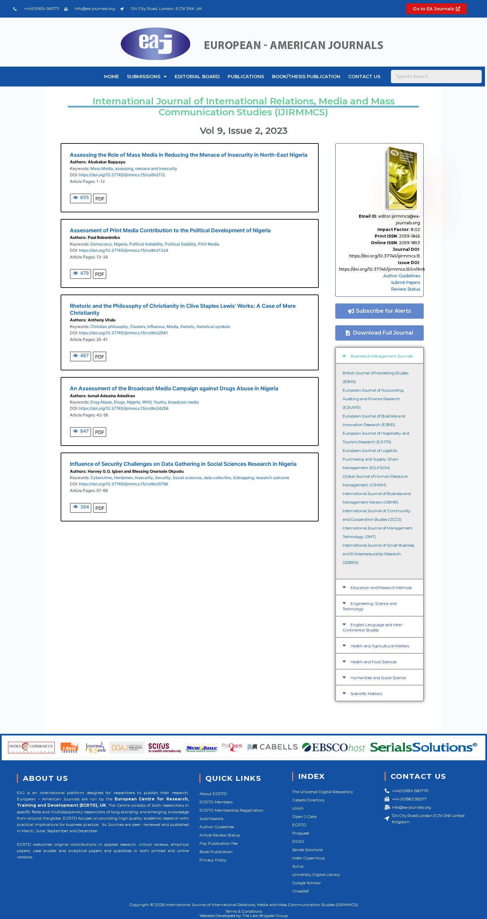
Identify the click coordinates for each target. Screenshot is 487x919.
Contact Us (364, 77)
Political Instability (146, 244)
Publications (246, 77)
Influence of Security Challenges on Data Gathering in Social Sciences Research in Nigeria (183, 463)
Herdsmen (123, 477)
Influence (156, 326)
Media (172, 326)
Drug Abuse (101, 402)
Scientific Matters (366, 693)
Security (163, 477)
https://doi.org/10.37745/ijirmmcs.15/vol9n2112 (122, 174)
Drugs (119, 402)
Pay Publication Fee (218, 843)
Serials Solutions (307, 849)
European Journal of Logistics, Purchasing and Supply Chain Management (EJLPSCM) (371, 459)
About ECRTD (213, 793)
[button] (379, 355)
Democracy (101, 244)
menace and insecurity (156, 168)
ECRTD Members (216, 801)
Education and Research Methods (381, 587)
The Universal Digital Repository (322, 791)
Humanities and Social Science (378, 677)
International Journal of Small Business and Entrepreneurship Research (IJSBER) (378, 554)
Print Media (208, 244)
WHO (146, 402)
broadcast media (183, 402)
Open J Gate (304, 816)
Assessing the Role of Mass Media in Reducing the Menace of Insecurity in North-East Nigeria (188, 154)
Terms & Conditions (243, 911)
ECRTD (299, 824)
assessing (124, 168)
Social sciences (187, 477)
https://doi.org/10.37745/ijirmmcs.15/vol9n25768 (123, 483)
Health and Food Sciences (374, 661)
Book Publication (216, 851)
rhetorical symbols (213, 326)
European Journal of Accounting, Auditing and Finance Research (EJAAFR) (373, 399)
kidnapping (243, 477)
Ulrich (297, 808)
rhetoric (187, 326)
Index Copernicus (308, 857)
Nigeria (120, 244)
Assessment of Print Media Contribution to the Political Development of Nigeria (170, 230)
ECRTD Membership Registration (231, 810)
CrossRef (300, 891)
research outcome (272, 477)
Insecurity (144, 477)
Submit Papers (405, 282)
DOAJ (298, 841)
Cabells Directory (308, 799)
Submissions (143, 77)
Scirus (297, 866)
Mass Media (101, 168)
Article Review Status (219, 835)
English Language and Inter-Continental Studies (373, 627)
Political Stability (180, 244)
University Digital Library (316, 874)
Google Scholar (306, 882)
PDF (99, 198)
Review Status (405, 289)
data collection (217, 477)
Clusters (137, 326)
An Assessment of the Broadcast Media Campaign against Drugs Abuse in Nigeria (174, 388)
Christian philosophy (109, 326)
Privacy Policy (213, 859)
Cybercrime (101, 477)
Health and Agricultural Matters (380, 645)
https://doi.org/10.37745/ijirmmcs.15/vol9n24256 (123, 408)
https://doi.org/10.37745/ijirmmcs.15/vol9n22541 (123, 332)
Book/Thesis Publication (306, 77)
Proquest (300, 833)
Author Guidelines (401, 275)
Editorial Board (197, 77)
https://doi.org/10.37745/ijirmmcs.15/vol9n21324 (123, 250)
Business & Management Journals (382, 355)
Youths (159, 402)
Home (111, 77)
